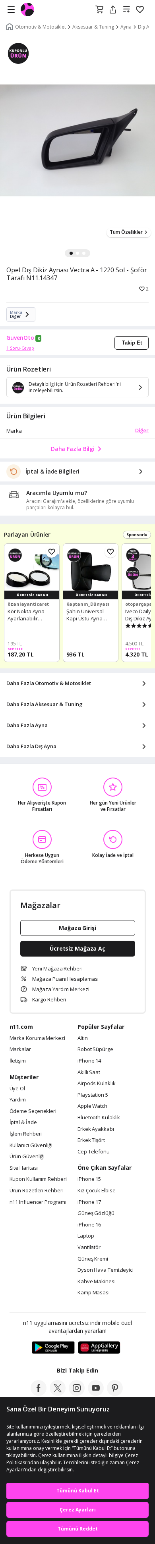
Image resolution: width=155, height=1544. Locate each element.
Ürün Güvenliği (27, 1156)
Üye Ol (17, 1089)
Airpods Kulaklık (97, 1083)
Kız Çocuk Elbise (97, 1191)
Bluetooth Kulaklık (99, 1118)
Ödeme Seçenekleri (33, 1111)
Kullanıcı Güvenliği (31, 1145)
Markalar (20, 1049)
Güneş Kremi (93, 1259)
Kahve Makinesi (97, 1281)
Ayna (126, 27)
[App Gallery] (99, 1348)
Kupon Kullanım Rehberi (38, 1179)
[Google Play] (53, 1348)
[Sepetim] (99, 10)
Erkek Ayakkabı (96, 1129)
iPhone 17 (89, 1202)
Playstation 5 (93, 1095)
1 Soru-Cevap (20, 348)
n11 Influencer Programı (38, 1202)
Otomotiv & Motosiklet (40, 27)
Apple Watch (92, 1106)
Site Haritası (24, 1168)
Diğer (142, 430)
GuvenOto (20, 337)
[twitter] (58, 1393)
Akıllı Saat (89, 1072)
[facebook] (38, 1393)
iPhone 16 (89, 1225)
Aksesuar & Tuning (93, 27)
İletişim (18, 1061)
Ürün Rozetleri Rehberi (37, 1191)
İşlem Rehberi (26, 1134)
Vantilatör (89, 1247)
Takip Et (132, 343)
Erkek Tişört (91, 1140)
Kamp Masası (94, 1293)
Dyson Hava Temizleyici (106, 1270)
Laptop (86, 1236)
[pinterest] (115, 1393)
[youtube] (96, 1393)
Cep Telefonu (94, 1152)
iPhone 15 (89, 1179)
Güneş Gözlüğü (96, 1213)
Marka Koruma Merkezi (37, 1038)
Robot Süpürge (95, 1049)
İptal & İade (23, 1122)
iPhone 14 (89, 1061)
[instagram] (77, 1393)
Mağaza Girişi (77, 928)
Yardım (18, 1100)
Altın (83, 1038)
